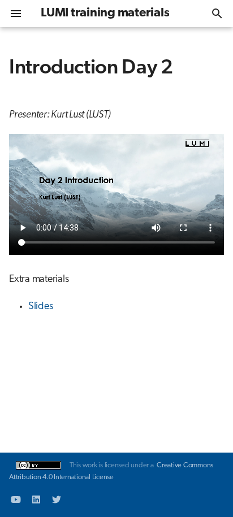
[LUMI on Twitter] (57, 499)
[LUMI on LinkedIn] (36, 499)
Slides (40, 307)
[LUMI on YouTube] (16, 499)
